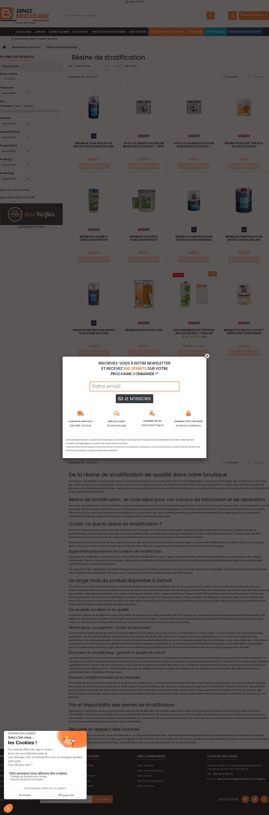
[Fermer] (207, 356)
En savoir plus (82, 443)
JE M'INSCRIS (137, 399)
